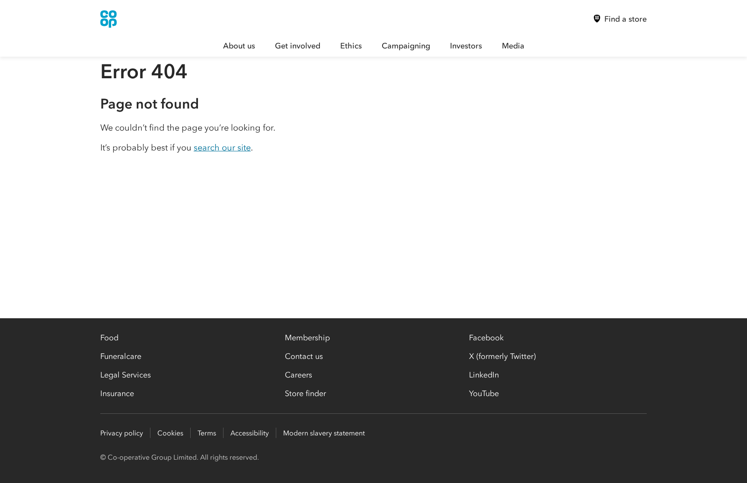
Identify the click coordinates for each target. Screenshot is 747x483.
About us (239, 46)
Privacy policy (121, 433)
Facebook (486, 337)
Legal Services (125, 375)
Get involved (297, 46)
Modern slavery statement (324, 433)
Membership (307, 337)
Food (109, 337)
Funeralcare (120, 356)
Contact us (304, 356)
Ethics (351, 46)
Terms (207, 433)
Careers (298, 375)
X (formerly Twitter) (502, 356)
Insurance (117, 393)
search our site (222, 147)
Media (513, 46)
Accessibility (249, 433)
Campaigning (406, 46)
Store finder (305, 393)
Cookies (170, 433)
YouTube (484, 393)
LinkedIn (484, 375)
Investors (466, 46)
